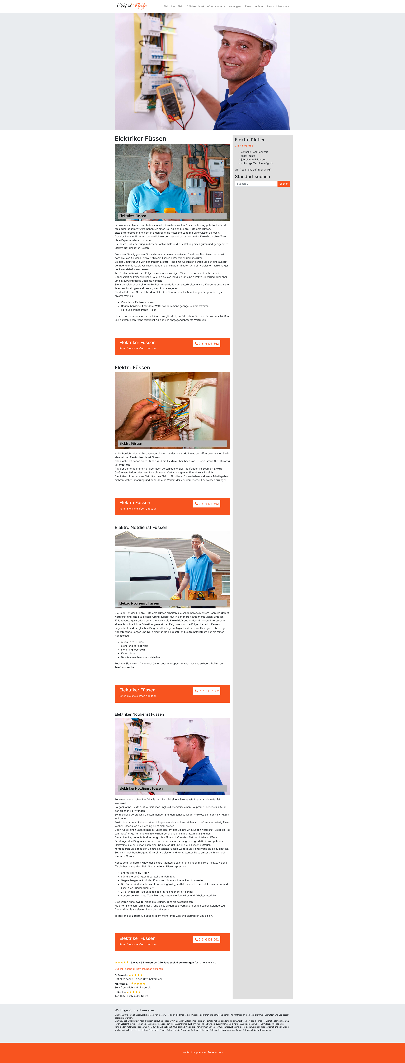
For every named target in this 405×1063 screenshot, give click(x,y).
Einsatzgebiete (254, 6)
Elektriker (169, 6)
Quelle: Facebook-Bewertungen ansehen (139, 968)
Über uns (281, 6)
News (270, 6)
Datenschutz (215, 1052)
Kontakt (187, 1052)
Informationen (215, 6)
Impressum (199, 1052)
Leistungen (234, 6)
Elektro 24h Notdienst (191, 6)
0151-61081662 (244, 145)
